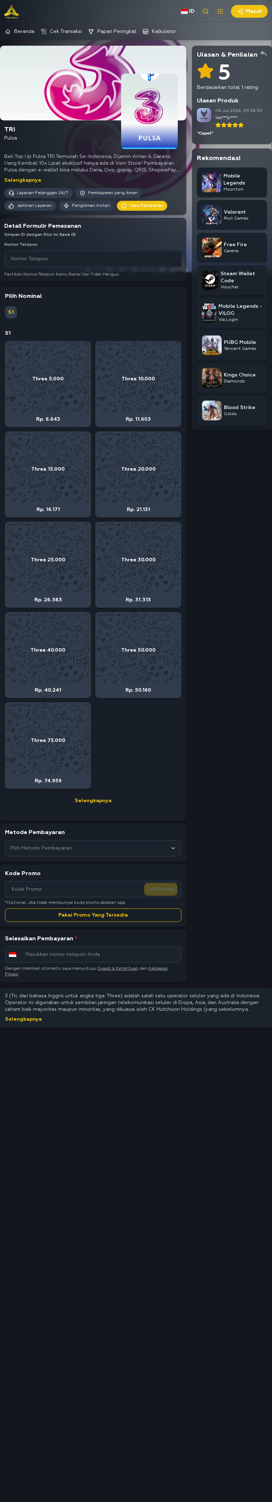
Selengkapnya (22, 180)
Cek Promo (161, 889)
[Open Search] (205, 11)
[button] (220, 11)
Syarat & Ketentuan (118, 969)
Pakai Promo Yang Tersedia (93, 915)
